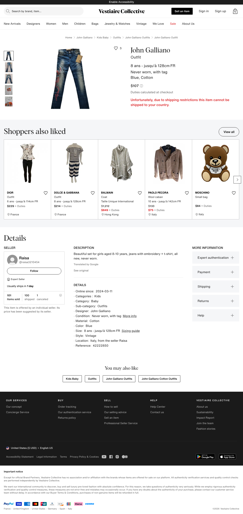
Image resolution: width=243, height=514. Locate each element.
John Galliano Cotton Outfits (159, 379)
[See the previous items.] (5, 179)
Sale (173, 24)
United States (38, 508)
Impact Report (205, 418)
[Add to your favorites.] (45, 193)
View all (228, 132)
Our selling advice (115, 412)
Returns (203, 301)
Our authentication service (74, 412)
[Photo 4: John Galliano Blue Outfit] (9, 90)
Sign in (204, 11)
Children (80, 24)
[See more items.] (237, 179)
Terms (63, 457)
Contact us (157, 412)
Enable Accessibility (121, 2)
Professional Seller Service (120, 423)
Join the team (205, 423)
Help (201, 315)
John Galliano (84, 37)
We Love (158, 24)
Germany (52, 508)
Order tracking (67, 407)
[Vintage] (149, 23)
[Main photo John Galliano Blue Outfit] (9, 56)
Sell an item (182, 11)
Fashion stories (205, 429)
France (7, 508)
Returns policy (67, 418)
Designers (33, 24)
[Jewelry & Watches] (133, 23)
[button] (235, 11)
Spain (62, 508)
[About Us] (197, 23)
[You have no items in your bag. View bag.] (235, 11)
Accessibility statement (19, 457)
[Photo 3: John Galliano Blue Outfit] (9, 79)
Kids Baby (103, 37)
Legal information (46, 457)
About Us (188, 24)
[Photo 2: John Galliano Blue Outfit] (9, 67)
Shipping (204, 286)
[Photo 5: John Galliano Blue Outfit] (9, 101)
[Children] (88, 23)
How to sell (111, 407)
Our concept (14, 407)
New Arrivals (12, 24)
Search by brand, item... (26, 11)
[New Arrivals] (23, 23)
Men (65, 24)
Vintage (141, 24)
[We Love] (167, 23)
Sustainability (204, 412)
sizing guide (131, 330)
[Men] (71, 23)
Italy (70, 508)
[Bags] (101, 23)
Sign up (220, 11)
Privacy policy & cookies (84, 457)
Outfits (117, 37)
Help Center (157, 407)
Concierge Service (17, 412)
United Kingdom (21, 508)
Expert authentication (213, 257)
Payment (204, 272)
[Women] (59, 23)
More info (130, 316)
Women (51, 24)
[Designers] (43, 23)
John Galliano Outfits (137, 37)
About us (202, 407)
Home (68, 37)
